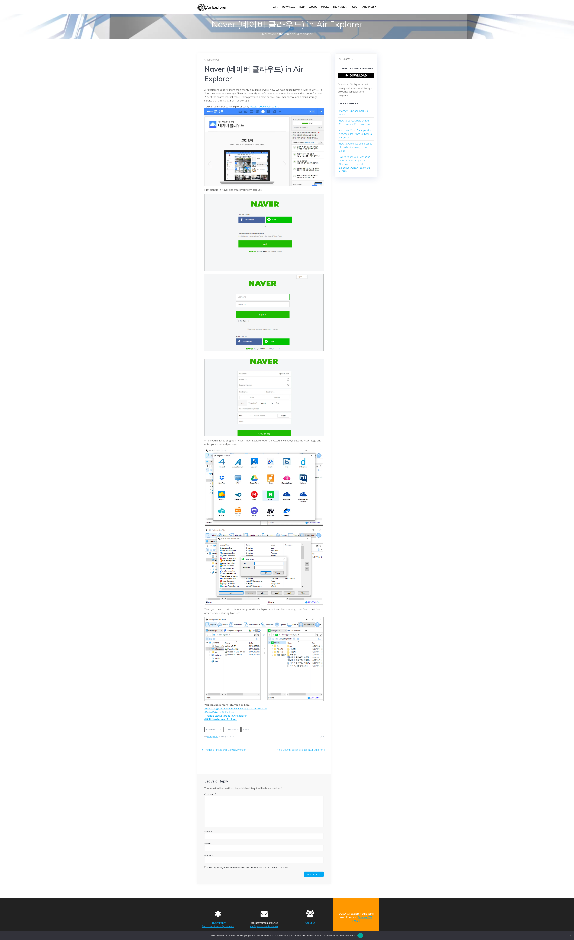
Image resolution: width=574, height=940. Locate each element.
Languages (367, 6)
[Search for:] (356, 59)
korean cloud (213, 729)
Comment (210, 794)
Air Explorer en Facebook (264, 926)
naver (246, 729)
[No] (570, 935)
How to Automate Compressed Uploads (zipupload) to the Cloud (355, 147)
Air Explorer (212, 736)
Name (208, 831)
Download (288, 6)
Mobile (325, 6)
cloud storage (211, 60)
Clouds (313, 6)
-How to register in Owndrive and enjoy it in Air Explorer (235, 708)
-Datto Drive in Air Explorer (219, 712)
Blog (354, 6)
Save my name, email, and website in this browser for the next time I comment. (248, 867)
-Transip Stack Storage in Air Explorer (225, 715)
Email (208, 843)
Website (208, 855)
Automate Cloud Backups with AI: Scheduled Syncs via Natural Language (355, 134)
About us (310, 922)
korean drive (232, 729)
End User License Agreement (218, 926)
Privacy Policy (218, 922)
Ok (360, 935)
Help (301, 6)
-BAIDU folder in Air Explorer (220, 719)
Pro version (340, 6)
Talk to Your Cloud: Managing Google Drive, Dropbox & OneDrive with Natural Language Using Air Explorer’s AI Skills (354, 164)
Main (275, 6)
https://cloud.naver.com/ (263, 106)
